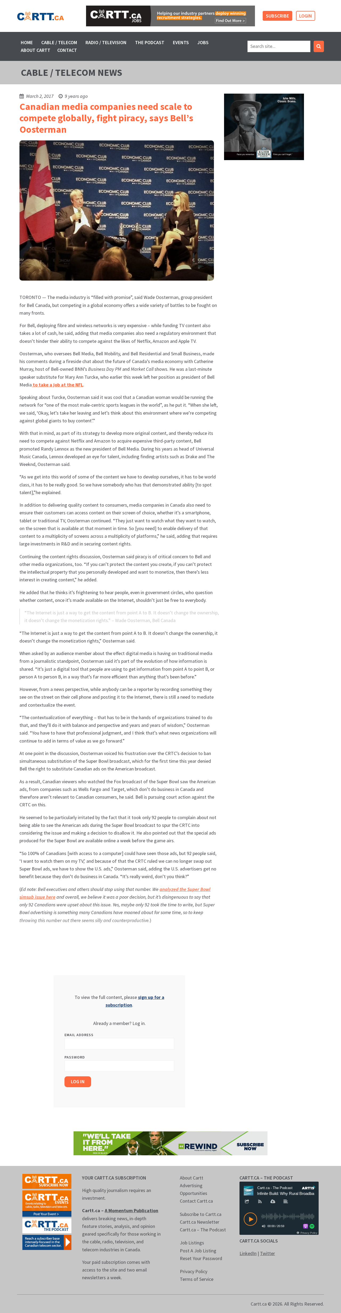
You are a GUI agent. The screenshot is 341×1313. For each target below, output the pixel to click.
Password (74, 1057)
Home (27, 42)
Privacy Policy (193, 1271)
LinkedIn (248, 1253)
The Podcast (149, 42)
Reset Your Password (201, 1258)
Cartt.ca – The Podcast (203, 1230)
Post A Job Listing (198, 1251)
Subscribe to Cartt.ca (200, 1214)
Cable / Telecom (59, 42)
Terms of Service (196, 1279)
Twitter (267, 1253)
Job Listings (192, 1243)
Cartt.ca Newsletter (199, 1222)
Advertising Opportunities (193, 1189)
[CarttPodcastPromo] (46, 1225)
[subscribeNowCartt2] (46, 1181)
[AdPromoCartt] (46, 1242)
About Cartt (35, 50)
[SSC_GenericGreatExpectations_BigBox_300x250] (264, 126)
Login (305, 16)
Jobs (203, 42)
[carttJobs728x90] (170, 16)
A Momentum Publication (131, 1210)
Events (181, 42)
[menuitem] (26, 42)
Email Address (79, 1034)
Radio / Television (106, 42)
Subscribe (277, 16)
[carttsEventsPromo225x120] (46, 1203)
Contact (67, 50)
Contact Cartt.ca (196, 1201)
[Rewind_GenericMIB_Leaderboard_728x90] (170, 1143)
